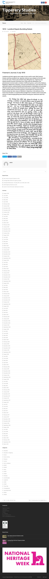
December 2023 (7, 251)
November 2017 (7, 396)
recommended (7, 477)
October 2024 (6, 233)
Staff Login (45, 577)
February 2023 (7, 270)
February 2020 (7, 341)
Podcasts (5, 475)
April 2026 (6, 201)
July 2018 (6, 381)
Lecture (5, 461)
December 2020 (7, 320)
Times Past (14, 31)
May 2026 (6, 199)
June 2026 (6, 197)
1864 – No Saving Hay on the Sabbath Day (37, 500)
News (5, 469)
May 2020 (6, 335)
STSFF (5, 482)
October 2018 (6, 375)
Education (6, 450)
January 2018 (6, 391)
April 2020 (6, 337)
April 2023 (6, 266)
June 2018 (6, 383)
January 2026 (6, 205)
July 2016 (6, 429)
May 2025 (6, 218)
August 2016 (6, 427)
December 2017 (7, 393)
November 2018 (7, 373)
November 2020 (7, 322)
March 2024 (6, 245)
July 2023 (6, 262)
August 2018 (6, 379)
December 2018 (7, 370)
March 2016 (6, 437)
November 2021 (7, 299)
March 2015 (6, 444)
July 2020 (6, 331)
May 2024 (6, 241)
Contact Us (39, 577)
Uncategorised (7, 488)
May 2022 (6, 287)
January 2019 (6, 368)
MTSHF (5, 467)
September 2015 (7, 442)
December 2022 (7, 274)
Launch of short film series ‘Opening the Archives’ (14, 186)
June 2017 (6, 406)
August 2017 (6, 402)
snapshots (6, 479)
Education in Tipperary (8, 452)
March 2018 (6, 387)
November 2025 (7, 210)
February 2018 (6, 389)
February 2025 (7, 224)
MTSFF (5, 465)
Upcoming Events (7, 490)
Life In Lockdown (7, 463)
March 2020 (6, 339)
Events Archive (7, 456)
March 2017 (6, 412)
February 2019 (6, 366)
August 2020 (6, 329)
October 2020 (6, 325)
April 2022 (6, 289)
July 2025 (6, 216)
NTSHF (5, 473)
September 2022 (7, 281)
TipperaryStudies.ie (9, 577)
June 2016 (6, 431)
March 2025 (6, 222)
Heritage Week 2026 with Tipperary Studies (12, 180)
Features (5, 459)
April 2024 (6, 243)
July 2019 (6, 356)
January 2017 (6, 416)
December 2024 (7, 228)
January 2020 (6, 343)
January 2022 (6, 295)
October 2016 (6, 423)
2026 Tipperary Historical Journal (10, 184)
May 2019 (6, 360)
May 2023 (6, 264)
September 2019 (7, 352)
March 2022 (6, 291)
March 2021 (6, 314)
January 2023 (6, 272)
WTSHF (5, 494)
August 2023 (6, 260)
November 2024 (7, 231)
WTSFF (5, 492)
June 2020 (6, 333)
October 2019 (6, 350)
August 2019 (6, 354)
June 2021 (6, 308)
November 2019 (7, 348)
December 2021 (7, 297)
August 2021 (6, 306)
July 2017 (5, 404)
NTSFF (5, 471)
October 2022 (6, 279)
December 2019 (7, 345)
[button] (46, 13)
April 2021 (6, 312)
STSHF (5, 484)
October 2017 (6, 398)
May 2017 (6, 408)
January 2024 (6, 249)
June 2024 (6, 239)
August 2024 (6, 235)
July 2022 (6, 285)
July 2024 (6, 237)
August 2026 (6, 193)
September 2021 (7, 304)
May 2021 (6, 310)
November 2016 (7, 421)
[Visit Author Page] (6, 163)
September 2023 (7, 258)
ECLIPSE (30, 577)
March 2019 (6, 364)
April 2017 (6, 410)
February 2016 (6, 439)
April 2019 (6, 362)
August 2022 (6, 283)
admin (11, 162)
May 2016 (6, 433)
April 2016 (6, 435)
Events (5, 454)
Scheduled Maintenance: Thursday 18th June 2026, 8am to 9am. (17, 182)
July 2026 (6, 195)
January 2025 (6, 226)
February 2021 (6, 316)
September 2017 (7, 400)
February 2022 (7, 293)
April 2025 (6, 220)
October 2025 (6, 212)
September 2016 (7, 425)
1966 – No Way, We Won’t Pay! (9, 500)
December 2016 (7, 419)
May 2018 (6, 385)
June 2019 (6, 358)
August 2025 (6, 214)
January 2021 (6, 318)
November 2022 (7, 276)
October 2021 (6, 302)
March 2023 (6, 268)
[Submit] (45, 171)
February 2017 (6, 414)
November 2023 (7, 254)
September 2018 (7, 377)
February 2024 (7, 247)
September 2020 (7, 327)
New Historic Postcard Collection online (12, 178)
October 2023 (6, 256)
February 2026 (7, 203)
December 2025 (7, 208)
